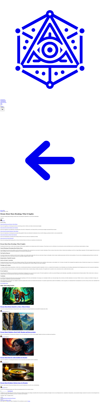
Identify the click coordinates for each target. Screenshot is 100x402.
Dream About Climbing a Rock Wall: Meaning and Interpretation (18, 332)
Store (6, 398)
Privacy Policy (8, 400)
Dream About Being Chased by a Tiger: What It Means (15, 306)
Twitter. (29, 401)
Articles (8, 398)
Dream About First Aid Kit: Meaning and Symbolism (9, 227)
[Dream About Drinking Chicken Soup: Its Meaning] (50, 372)
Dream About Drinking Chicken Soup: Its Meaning (14, 383)
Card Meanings (2, 398)
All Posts (1, 106)
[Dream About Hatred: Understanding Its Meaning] (50, 347)
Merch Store (6, 283)
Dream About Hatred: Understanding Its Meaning (13, 357)
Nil (7, 401)
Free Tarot (2, 283)
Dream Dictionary (13, 398)
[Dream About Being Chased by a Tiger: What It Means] (50, 296)
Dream (1, 211)
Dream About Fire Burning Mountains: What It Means (9, 231)
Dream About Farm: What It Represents (6, 238)
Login (1, 104)
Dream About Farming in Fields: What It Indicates (8, 234)
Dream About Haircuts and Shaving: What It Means (8, 224)
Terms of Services (3, 400)
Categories (2, 107)
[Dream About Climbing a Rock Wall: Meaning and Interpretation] (50, 321)
